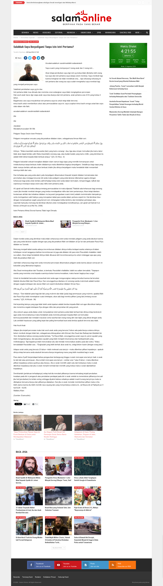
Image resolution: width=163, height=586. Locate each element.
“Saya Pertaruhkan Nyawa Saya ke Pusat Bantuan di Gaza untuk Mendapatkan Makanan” (26, 434)
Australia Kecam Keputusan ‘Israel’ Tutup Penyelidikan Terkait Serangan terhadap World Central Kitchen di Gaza (126, 104)
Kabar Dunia (86, 33)
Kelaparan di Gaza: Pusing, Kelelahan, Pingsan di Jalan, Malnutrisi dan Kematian (85, 434)
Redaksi (38, 577)
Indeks (35, 33)
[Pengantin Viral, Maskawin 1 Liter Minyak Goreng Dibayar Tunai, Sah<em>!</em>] (66, 224)
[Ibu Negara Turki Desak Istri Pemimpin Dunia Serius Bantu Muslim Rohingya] (58, 423)
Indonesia (71, 33)
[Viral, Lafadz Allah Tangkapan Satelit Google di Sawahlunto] (87, 466)
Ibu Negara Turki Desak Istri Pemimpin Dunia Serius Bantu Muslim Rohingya (55, 434)
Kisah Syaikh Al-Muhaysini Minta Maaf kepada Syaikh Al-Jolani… (39, 222)
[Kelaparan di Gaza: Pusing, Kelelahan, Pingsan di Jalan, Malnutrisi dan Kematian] (88, 423)
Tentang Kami (27, 577)
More (137, 33)
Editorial (59, 33)
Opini (99, 33)
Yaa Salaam (34, 42)
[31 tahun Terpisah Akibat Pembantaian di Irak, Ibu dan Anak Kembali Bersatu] (29, 495)
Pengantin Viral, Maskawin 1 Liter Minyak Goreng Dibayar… (85, 222)
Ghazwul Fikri (125, 33)
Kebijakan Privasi (49, 577)
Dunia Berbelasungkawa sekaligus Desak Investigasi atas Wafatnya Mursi (51, 2)
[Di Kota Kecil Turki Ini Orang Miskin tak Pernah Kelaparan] (29, 525)
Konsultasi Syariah (21, 42)
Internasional (51, 517)
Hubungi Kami (63, 577)
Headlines (47, 33)
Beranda (25, 33)
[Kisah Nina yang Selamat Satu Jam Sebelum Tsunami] (58, 495)
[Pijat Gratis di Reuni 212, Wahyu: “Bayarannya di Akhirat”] (87, 495)
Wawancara (110, 33)
